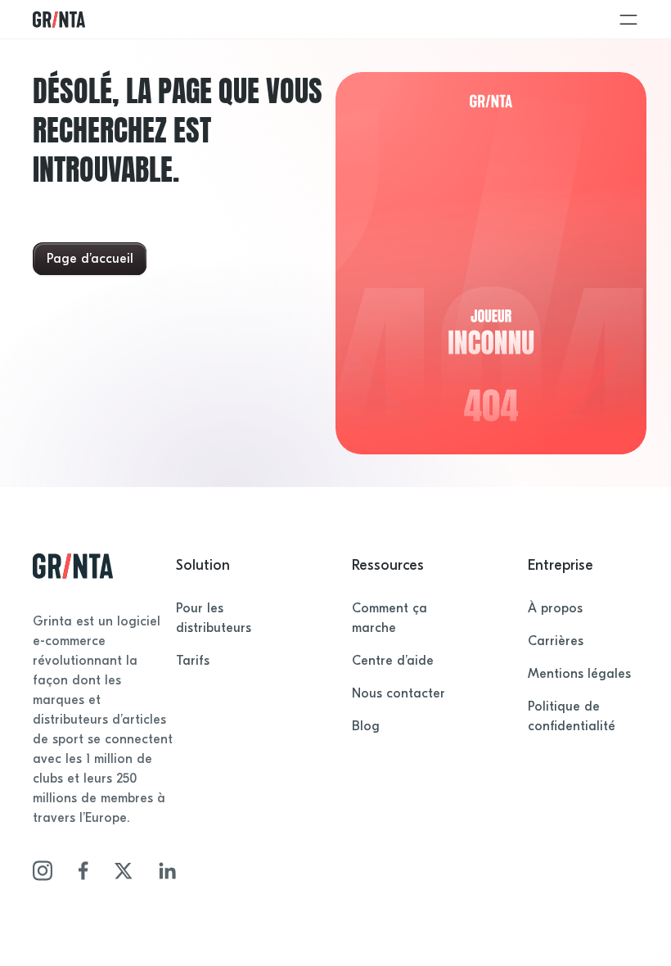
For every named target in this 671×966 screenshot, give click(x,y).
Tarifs (192, 660)
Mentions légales (579, 673)
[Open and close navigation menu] (628, 20)
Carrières (555, 641)
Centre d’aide (393, 660)
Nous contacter (398, 693)
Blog (366, 726)
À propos (555, 608)
